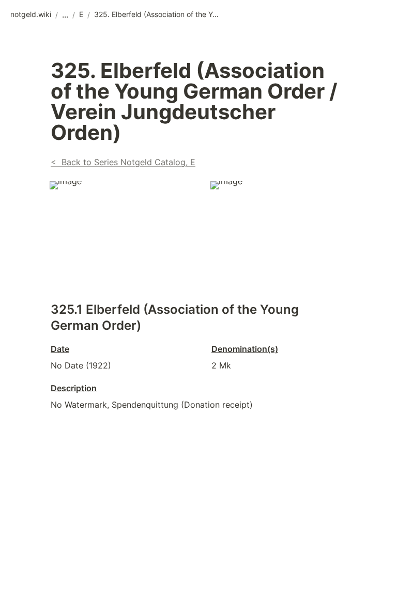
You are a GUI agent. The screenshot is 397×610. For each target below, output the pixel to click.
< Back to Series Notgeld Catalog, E (123, 162)
